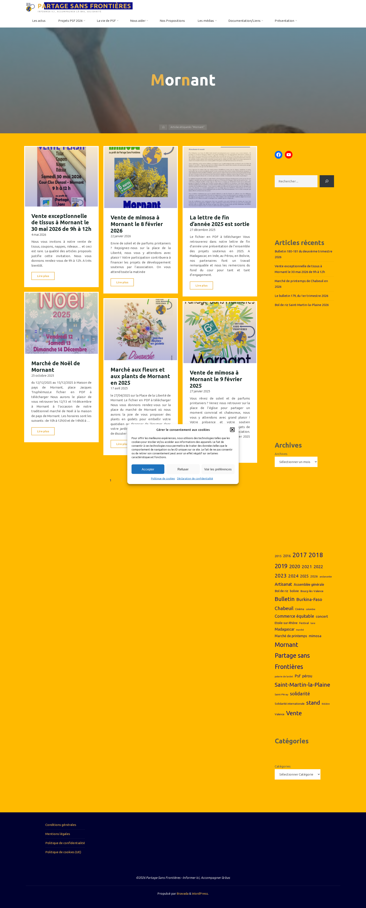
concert (322, 616)
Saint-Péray (281, 694)
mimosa (315, 636)
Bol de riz (281, 591)
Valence (279, 714)
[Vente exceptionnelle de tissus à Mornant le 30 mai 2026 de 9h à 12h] (61, 177)
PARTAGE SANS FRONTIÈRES (84, 5)
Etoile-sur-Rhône (286, 623)
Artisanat (283, 584)
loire (313, 623)
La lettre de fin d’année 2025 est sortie (220, 220)
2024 (293, 575)
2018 (316, 554)
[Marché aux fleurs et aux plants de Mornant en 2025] (140, 329)
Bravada (182, 893)
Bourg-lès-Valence (312, 591)
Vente (294, 713)
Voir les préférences (218, 469)
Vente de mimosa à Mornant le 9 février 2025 (216, 379)
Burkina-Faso (309, 599)
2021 (307, 566)
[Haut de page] (349, 891)
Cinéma (299, 609)
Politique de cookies (163, 478)
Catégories (283, 766)
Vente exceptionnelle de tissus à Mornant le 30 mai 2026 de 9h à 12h (61, 222)
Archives (281, 454)
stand (313, 703)
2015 (278, 556)
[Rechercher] (327, 181)
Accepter (148, 469)
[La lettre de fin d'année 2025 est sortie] (219, 177)
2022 (318, 566)
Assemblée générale (309, 584)
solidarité (300, 693)
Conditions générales (60, 825)
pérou (307, 676)
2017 (300, 554)
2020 (294, 566)
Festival (304, 622)
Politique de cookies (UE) (63, 852)
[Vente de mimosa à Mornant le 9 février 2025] (219, 332)
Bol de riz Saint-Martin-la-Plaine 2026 (302, 305)
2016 (287, 556)
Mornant (286, 644)
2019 (281, 566)
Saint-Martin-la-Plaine (302, 684)
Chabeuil (284, 608)
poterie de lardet (284, 676)
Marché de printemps (291, 636)
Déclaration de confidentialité (195, 478)
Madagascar (284, 629)
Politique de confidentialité (65, 843)
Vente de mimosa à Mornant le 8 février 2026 (137, 223)
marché (300, 629)
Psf (298, 676)
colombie (310, 609)
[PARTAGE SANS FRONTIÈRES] (30, 7)
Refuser (183, 469)
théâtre (326, 704)
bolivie (294, 591)
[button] (232, 429)
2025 (304, 576)
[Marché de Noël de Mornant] (61, 323)
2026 (314, 576)
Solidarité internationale (290, 703)
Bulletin (285, 599)
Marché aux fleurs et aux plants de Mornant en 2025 (140, 376)
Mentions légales (57, 834)
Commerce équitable (294, 616)
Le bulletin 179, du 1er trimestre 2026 (301, 296)
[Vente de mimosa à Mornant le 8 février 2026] (140, 177)
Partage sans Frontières (292, 661)
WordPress (200, 893)
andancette (326, 576)
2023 (281, 576)
